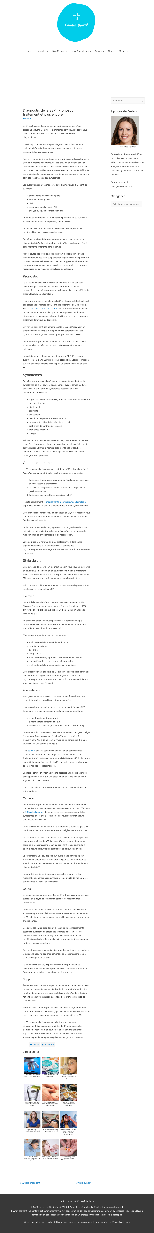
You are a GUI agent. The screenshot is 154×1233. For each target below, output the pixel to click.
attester (31, 750)
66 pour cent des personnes (44, 308)
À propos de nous (112, 1207)
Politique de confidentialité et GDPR (50, 1207)
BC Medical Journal (34, 812)
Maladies (27, 118)
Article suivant (85, 1182)
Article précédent (30, 1182)
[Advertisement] (77, 72)
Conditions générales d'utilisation (85, 1207)
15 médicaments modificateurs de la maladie (65, 502)
